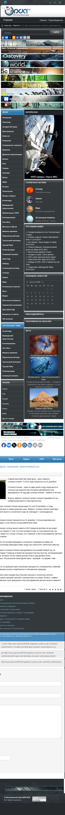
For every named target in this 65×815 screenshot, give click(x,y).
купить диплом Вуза (39, 438)
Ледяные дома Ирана (43, 408)
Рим (4, 394)
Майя (4, 413)
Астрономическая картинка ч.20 (44, 355)
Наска (4, 409)
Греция (5, 399)
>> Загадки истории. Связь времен (40, 254)
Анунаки (5, 404)
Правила (43, 20)
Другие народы (8, 418)
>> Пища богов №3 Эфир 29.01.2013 (40, 259)
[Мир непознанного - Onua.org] (59, 2)
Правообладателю (55, 20)
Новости (16, 25)
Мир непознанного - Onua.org (17, 11)
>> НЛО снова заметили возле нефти (41, 257)
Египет (5, 389)
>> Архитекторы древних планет (39, 252)
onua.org (7, 25)
